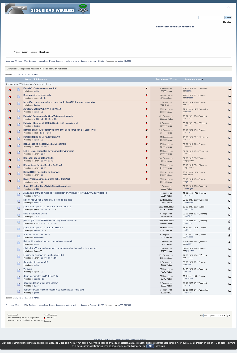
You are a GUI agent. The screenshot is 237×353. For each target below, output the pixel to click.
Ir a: (201, 316)
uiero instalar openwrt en (35, 214)
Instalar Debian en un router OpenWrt (41, 137)
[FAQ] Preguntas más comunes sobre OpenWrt (46, 179)
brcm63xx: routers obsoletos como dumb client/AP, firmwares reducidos (59, 102)
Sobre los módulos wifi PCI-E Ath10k (40, 276)
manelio (189, 209)
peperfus (37, 203)
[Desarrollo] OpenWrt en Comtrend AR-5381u (44, 255)
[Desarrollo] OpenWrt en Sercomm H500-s (43, 227)
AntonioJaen (38, 237)
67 (55, 223)
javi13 (36, 286)
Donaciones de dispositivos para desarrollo (44, 144)
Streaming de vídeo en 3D (35, 262)
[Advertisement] (118, 42)
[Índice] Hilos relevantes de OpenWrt (41, 172)
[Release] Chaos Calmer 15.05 (38, 158)
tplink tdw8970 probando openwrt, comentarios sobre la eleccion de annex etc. (60, 248)
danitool (37, 105)
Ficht (188, 125)
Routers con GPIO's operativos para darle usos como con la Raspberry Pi (59, 130)
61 (53, 209)
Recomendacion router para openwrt (40, 283)
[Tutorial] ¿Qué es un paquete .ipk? (40, 88)
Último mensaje (192, 79)
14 (55, 258)
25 (55, 119)
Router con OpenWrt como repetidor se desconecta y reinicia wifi (53, 290)
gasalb (36, 293)
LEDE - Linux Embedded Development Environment (48, 151)
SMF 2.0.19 (98, 339)
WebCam (27, 269)
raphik (36, 91)
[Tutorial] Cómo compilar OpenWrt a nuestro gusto (48, 116)
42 (29, 74)
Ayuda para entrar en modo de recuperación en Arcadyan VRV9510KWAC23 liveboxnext (65, 193)
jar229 (120, 61)
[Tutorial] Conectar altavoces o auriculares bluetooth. (48, 241)
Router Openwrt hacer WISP (36, 234)
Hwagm (189, 98)
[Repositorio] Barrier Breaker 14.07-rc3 (42, 165)
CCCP (36, 216)
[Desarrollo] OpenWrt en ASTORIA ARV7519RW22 (47, 206)
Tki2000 (127, 61)
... (27, 74)
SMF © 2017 (110, 339)
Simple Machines (122, 339)
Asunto (28, 79)
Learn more (159, 346)
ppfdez (189, 223)
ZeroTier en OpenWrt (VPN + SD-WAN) (42, 109)
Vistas (173, 79)
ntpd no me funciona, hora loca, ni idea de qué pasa (47, 200)
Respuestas (162, 79)
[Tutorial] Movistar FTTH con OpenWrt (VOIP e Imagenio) (50, 220)
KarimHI (37, 196)
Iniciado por (40, 79)
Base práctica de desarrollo (37, 95)
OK (150, 346)
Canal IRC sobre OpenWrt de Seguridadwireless (47, 186)
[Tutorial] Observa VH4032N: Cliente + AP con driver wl (50, 123)
